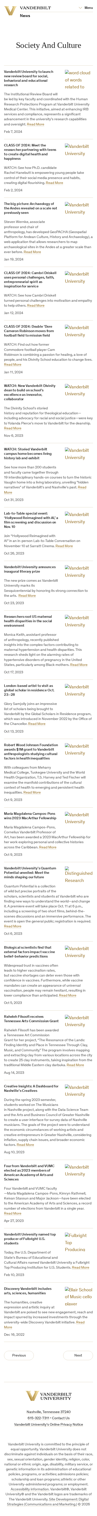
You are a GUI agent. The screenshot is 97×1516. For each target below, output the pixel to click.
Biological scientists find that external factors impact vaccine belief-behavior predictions (29, 952)
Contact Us (61, 1418)
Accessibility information (30, 1489)
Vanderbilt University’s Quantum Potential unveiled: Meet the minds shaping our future (30, 873)
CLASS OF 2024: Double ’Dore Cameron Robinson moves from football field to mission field (29, 331)
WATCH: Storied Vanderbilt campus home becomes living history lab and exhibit (28, 454)
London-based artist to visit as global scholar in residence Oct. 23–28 (29, 690)
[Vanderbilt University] (48, 1396)
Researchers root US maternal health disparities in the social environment (28, 621)
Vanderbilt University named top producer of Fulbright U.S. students (30, 1239)
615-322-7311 (38, 1418)
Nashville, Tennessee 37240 (49, 1412)
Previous (19, 1355)
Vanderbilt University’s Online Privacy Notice (48, 1425)
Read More (35, 124)
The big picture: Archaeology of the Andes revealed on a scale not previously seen (30, 208)
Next (78, 1355)
